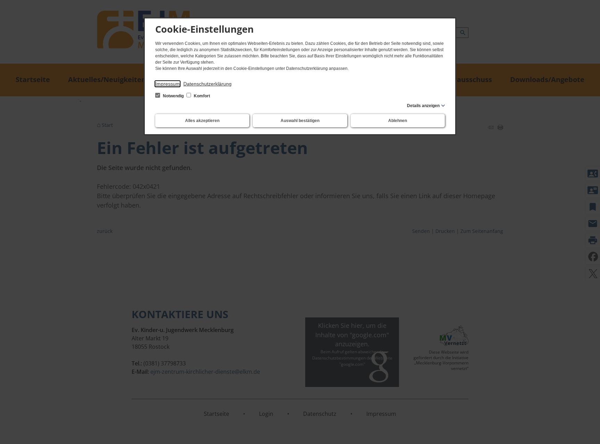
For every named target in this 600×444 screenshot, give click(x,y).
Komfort (201, 96)
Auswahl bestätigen (300, 120)
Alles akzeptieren (202, 120)
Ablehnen (397, 120)
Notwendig (173, 96)
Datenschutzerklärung (207, 84)
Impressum (167, 84)
